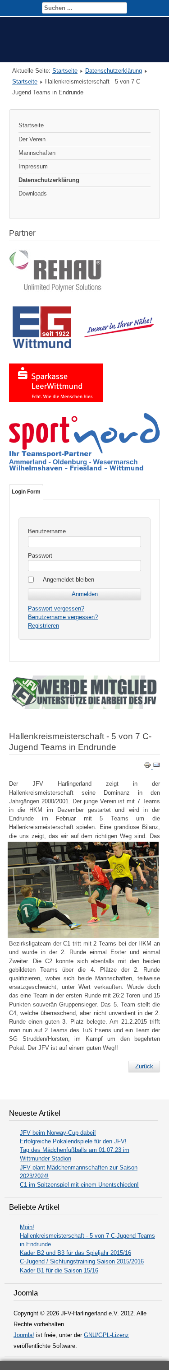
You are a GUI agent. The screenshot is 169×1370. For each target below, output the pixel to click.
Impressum (33, 166)
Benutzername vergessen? (63, 617)
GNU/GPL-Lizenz (106, 1335)
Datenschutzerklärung (113, 70)
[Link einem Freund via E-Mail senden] (156, 766)
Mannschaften (36, 152)
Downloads (32, 193)
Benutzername (47, 531)
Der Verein (32, 139)
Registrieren (43, 625)
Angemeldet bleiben (68, 579)
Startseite (65, 70)
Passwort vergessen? (56, 608)
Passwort (40, 555)
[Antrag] (84, 707)
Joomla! (24, 1335)
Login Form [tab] (26, 491)
